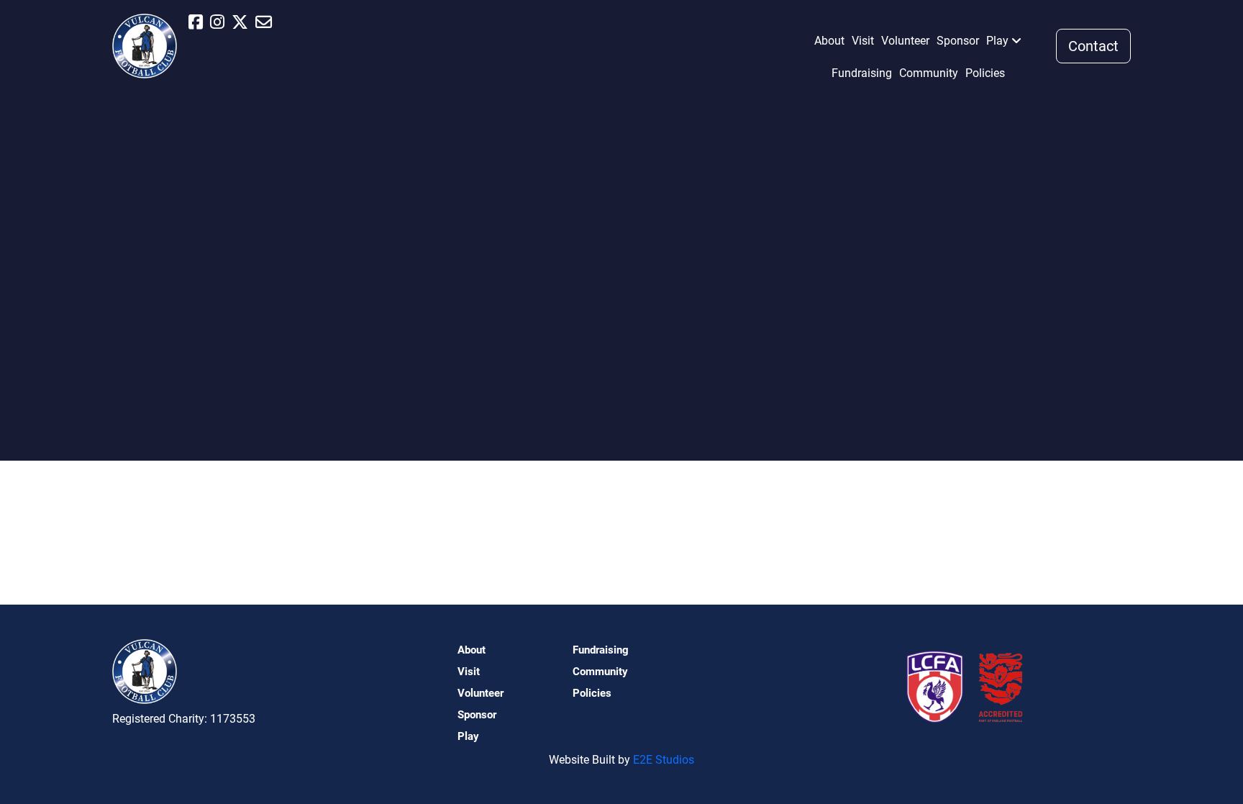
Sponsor (958, 41)
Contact (1093, 46)
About (829, 41)
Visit (863, 41)
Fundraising (862, 73)
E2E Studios (663, 760)
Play (997, 41)
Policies (985, 73)
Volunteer (905, 41)
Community (928, 73)
